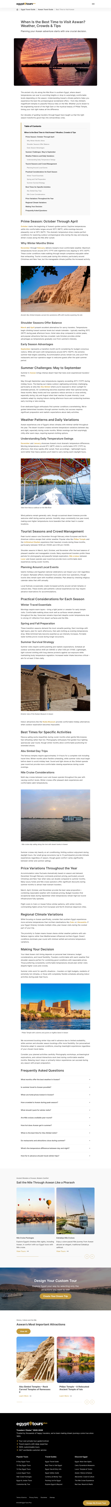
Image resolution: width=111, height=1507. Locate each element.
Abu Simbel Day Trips (34, 191)
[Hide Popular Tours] (31, 1456)
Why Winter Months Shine (36, 141)
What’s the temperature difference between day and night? (45, 1148)
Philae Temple (80, 539)
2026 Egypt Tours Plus (25, 1502)
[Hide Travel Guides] (59, 1456)
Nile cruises (74, 556)
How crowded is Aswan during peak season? (39, 1102)
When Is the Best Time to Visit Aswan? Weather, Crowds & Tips (50, 132)
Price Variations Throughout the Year (40, 198)
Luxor (23, 559)
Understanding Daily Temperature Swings (41, 160)
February (41, 248)
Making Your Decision (34, 206)
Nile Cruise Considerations (36, 194)
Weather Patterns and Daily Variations (40, 156)
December (25, 443)
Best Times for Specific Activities (38, 187)
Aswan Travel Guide (45, 9)
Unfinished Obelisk (32, 542)
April (32, 327)
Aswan (33, 373)
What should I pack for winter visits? (36, 1110)
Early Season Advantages (35, 148)
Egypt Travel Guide (28, 9)
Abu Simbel (45, 387)
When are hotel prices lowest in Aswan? (37, 1095)
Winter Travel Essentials (35, 176)
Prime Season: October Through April (40, 137)
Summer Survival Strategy (36, 183)
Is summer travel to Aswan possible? (36, 1087)
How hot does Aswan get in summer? (36, 1125)
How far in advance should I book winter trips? (40, 1156)
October (24, 226)
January (37, 443)
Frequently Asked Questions (36, 210)
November (25, 248)
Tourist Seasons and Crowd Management (41, 164)
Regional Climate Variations (36, 202)
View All (23, 1331)
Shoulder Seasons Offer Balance (38, 144)
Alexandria (81, 922)
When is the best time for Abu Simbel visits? (39, 1133)
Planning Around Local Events (37, 168)
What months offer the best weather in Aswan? (40, 1079)
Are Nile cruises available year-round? (36, 1118)
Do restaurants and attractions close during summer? (43, 1140)
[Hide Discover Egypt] (91, 1456)
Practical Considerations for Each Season (41, 172)
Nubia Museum (49, 722)
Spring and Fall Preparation (36, 179)
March (23, 327)
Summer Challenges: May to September (41, 152)
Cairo (72, 922)
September (26, 349)
